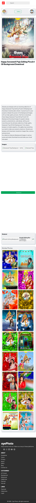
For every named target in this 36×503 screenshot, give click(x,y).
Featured (3, 489)
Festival (3, 481)
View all (3, 483)
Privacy (3, 459)
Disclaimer (4, 455)
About (2, 461)
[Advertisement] (18, 85)
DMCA (2, 463)
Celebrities (4, 479)
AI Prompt (4, 473)
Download (18, 192)
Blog (2, 465)
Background (4, 475)
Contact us (4, 467)
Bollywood (4, 477)
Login (2, 493)
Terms (3, 457)
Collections (4, 491)
